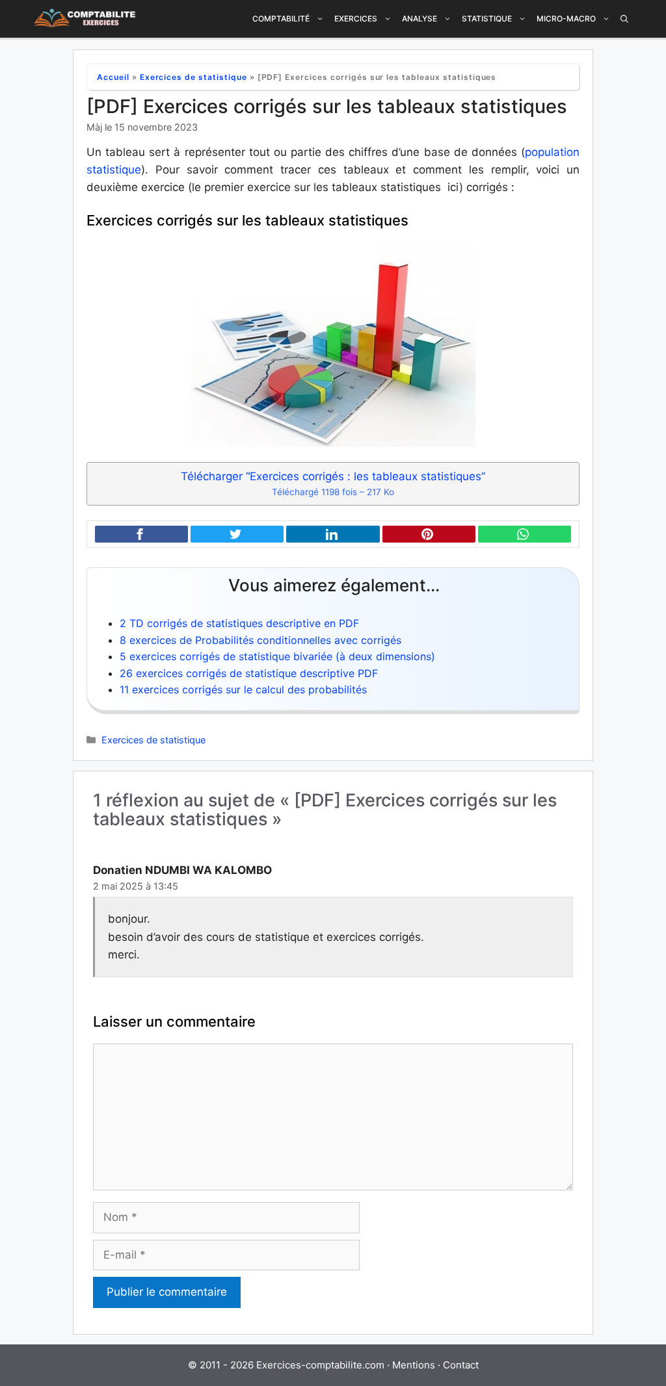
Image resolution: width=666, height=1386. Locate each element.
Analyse (419, 18)
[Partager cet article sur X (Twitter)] (237, 534)
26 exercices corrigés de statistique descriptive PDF (249, 673)
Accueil (113, 77)
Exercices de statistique (193, 77)
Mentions (413, 1365)
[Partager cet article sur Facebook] (141, 534)
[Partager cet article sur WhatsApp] (524, 534)
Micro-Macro (566, 18)
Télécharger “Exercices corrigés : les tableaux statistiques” (333, 483)
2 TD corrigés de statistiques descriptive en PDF (239, 623)
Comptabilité (281, 18)
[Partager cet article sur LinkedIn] (332, 534)
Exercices (355, 18)
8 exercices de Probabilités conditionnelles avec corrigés (260, 640)
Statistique (487, 18)
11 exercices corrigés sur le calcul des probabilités (243, 689)
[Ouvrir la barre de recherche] (624, 19)
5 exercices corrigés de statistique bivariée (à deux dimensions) (277, 656)
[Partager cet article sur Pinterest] (428, 534)
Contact (461, 1365)
